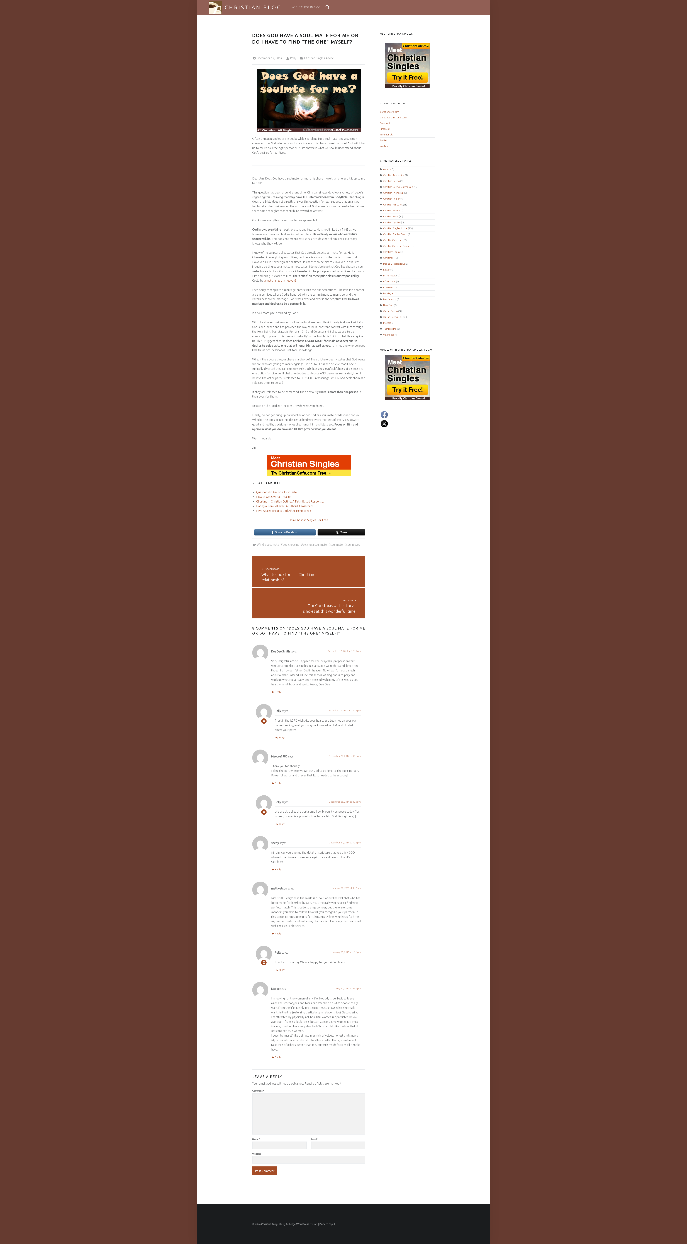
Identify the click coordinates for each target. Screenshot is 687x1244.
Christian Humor (391, 198)
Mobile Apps (389, 299)
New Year (388, 305)
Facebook (385, 123)
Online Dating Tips (392, 317)
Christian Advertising (394, 175)
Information (389, 281)
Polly (293, 58)
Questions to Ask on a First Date (276, 492)
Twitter (384, 140)
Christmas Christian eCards (393, 117)
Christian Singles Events (395, 234)
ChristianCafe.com (389, 112)
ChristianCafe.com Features (397, 246)
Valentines (388, 334)
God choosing (291, 544)
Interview (388, 287)
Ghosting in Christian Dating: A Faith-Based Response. (290, 501)
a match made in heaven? (280, 280)
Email (314, 1139)
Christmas (388, 258)
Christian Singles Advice (319, 58)
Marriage (388, 293)
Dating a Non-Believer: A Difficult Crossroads (284, 506)
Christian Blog (253, 7)
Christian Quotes (392, 222)
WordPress (302, 1224)
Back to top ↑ (327, 1224)
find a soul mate (269, 544)
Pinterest (384, 129)
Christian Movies (391, 210)
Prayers (387, 323)
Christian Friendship (393, 193)
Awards (387, 169)
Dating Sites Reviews (394, 263)
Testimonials (386, 134)
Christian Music (390, 216)
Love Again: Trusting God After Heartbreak (283, 510)
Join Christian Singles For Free (309, 520)
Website (256, 1153)
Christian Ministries (393, 204)
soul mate (336, 544)
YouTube (384, 146)
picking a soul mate (315, 544)
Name (256, 1139)
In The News (389, 275)
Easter (386, 269)
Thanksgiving (389, 328)
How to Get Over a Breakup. (274, 496)
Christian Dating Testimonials (398, 187)
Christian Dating (391, 181)
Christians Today (391, 252)
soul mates (353, 544)
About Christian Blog (306, 7)
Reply (278, 692)
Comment (258, 1090)
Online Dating (390, 311)
